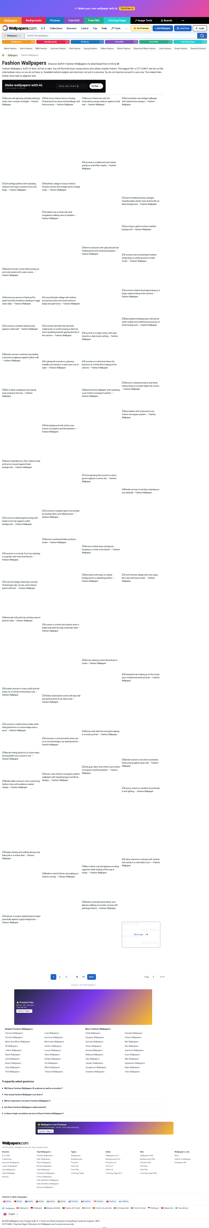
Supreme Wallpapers (134, 1050)
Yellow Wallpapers (13, 1050)
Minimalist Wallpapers (54, 1042)
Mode (8, 1201)
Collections (56, 28)
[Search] (202, 36)
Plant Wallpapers (44, 1162)
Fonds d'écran (140, 1208)
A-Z (43, 28)
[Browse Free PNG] (170, 42)
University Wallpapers (46, 1173)
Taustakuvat (183, 1208)
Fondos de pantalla (104, 1208)
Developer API (180, 1162)
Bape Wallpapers (132, 1067)
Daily (104, 28)
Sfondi (88, 1208)
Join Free (184, 28)
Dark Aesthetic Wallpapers (48, 1184)
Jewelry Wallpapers (94, 1063)
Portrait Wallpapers (13, 1037)
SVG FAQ (143, 1166)
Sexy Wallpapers (12, 1067)
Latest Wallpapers (9, 1166)
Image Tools (145, 20)
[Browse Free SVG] (136, 42)
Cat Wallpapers (51, 1063)
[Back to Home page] (19, 28)
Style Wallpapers (93, 1033)
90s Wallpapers (131, 1046)
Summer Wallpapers (54, 1037)
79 (83, 977)
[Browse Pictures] (101, 42)
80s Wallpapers (131, 1042)
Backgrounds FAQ (147, 1159)
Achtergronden (122, 1208)
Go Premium (143, 28)
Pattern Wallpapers (53, 1046)
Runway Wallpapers (94, 1042)
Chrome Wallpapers (14, 1033)
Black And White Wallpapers (17, 1042)
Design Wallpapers (53, 1059)
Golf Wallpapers (43, 1170)
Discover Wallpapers (10, 1162)
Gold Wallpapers (12, 1059)
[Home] (3, 55)
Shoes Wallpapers (94, 1046)
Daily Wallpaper (8, 1173)
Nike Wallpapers (132, 1059)
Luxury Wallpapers (53, 1050)
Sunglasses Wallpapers (96, 1067)
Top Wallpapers (8, 1170)
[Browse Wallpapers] (33, 42)
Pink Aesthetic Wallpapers (48, 1180)
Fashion (74, 1201)
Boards (168, 20)
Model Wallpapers (44, 1166)
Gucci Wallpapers (132, 1054)
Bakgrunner (168, 1208)
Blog (176, 1155)
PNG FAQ (144, 1170)
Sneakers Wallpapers (95, 1072)
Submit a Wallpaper (183, 1159)
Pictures (55, 20)
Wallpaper (38, 1208)
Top (95, 28)
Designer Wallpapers (95, 1037)
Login (201, 28)
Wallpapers (10, 20)
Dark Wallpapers (43, 1159)
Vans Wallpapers (132, 1072)
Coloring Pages (117, 20)
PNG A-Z (109, 1170)
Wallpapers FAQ (146, 1155)
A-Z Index (6, 1155)
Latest (84, 28)
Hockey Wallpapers (45, 1155)
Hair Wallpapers (93, 1059)
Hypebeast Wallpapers (135, 1063)
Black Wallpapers (12, 1054)
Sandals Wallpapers (133, 1033)
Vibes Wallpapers (52, 1054)
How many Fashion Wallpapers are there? (23, 1094)
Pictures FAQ (145, 1162)
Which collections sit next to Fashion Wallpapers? (27, 1101)
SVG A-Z (109, 1166)
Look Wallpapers (52, 1033)
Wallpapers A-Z (112, 1155)
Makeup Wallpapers (94, 1054)
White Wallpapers (52, 1067)
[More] (183, 20)
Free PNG (93, 20)
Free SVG (74, 20)
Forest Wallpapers (44, 1177)
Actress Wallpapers (45, 1187)
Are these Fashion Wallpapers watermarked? (25, 1107)
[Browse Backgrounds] (67, 42)
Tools (117, 28)
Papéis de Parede (72, 1208)
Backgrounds (34, 20)
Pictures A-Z (111, 1162)
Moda (41, 1201)
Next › (91, 977)
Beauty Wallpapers (94, 1050)
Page (146, 977)
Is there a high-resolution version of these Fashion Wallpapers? (34, 1113)
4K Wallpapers (11, 1046)
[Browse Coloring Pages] (204, 42)
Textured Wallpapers (54, 1072)
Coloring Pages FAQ (148, 1173)
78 (77, 977)
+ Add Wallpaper (162, 28)
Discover (72, 28)
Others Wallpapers (133, 1037)
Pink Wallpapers (12, 1072)
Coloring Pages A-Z (114, 1173)
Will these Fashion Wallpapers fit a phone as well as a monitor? (33, 1088)
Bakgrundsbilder (53, 1208)
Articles (5, 1177)
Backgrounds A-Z (113, 1159)
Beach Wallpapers (13, 1063)
